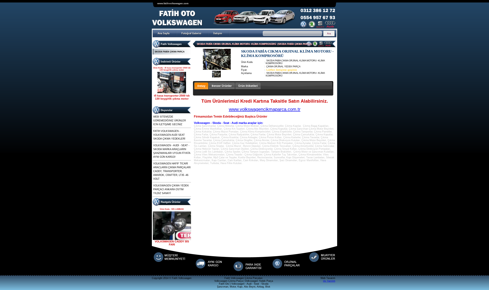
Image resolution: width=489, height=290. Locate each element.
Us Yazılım (329, 280)
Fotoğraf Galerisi (191, 33)
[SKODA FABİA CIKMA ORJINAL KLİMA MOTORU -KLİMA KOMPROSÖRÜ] (217, 68)
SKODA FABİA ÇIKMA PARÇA (170, 51)
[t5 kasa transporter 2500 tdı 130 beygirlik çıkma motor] (171, 92)
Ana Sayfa (163, 33)
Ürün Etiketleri (248, 86)
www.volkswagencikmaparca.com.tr (264, 109)
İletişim (217, 33)
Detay (201, 86)
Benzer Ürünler (222, 86)
